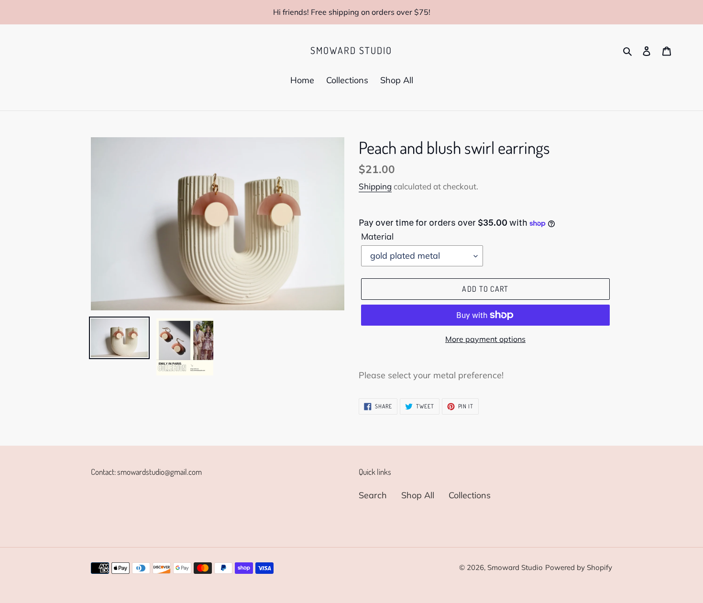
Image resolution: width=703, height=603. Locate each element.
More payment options (485, 339)
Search (373, 495)
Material (377, 236)
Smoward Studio (351, 50)
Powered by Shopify (578, 567)
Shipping (375, 186)
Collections (470, 495)
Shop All (417, 495)
